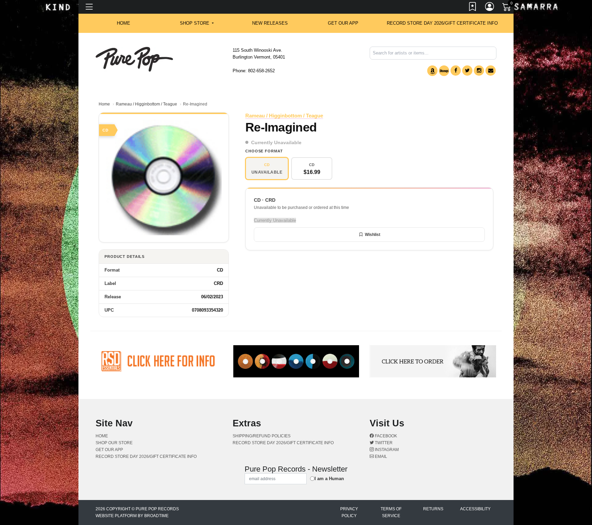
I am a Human (329, 478)
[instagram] (479, 70)
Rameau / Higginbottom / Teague (146, 104)
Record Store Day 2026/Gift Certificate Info (442, 23)
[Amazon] (432, 71)
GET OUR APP (343, 23)
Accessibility (475, 509)
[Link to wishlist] (473, 8)
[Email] (490, 70)
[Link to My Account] (490, 8)
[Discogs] (444, 71)
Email (380, 456)
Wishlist (372, 234)
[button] (196, 23)
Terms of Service (391, 512)
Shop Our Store (114, 442)
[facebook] (455, 70)
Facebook (385, 436)
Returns (433, 509)
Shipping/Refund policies (262, 436)
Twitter (383, 442)
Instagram (386, 449)
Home (104, 104)
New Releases (270, 23)
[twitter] (467, 70)
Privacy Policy (349, 512)
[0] (507, 8)
